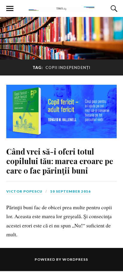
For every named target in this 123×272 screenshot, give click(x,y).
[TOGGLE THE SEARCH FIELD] (113, 9)
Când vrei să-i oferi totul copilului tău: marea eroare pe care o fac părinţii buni (59, 160)
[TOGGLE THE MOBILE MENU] (9, 9)
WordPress (75, 259)
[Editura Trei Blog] (61, 8)
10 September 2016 (70, 191)
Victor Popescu (24, 191)
